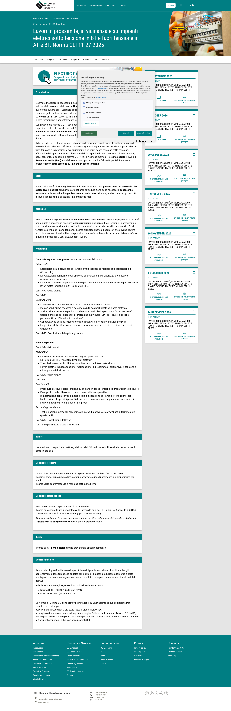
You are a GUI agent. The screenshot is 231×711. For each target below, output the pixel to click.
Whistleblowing (39, 679)
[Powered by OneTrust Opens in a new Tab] (145, 140)
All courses (37, 19)
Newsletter (138, 656)
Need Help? (172, 656)
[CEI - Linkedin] (157, 693)
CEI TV (103, 652)
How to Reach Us (175, 652)
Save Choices (88, 133)
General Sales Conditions (77, 659)
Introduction (38, 648)
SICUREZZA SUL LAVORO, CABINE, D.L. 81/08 (61, 19)
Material (105, 59)
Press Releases (106, 659)
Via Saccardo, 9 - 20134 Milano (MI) (48, 699)
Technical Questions (41, 671)
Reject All (126, 133)
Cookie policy (139, 652)
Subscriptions (95, 5)
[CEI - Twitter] (152, 693)
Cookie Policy (103, 88)
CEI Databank (72, 648)
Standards (81, 5)
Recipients (62, 59)
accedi (171, 5)
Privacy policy (140, 648)
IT (191, 5)
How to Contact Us (176, 648)
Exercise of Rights (141, 659)
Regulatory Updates (41, 675)
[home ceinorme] (54, 5)
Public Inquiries (39, 667)
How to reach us (41, 703)
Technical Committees (42, 663)
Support (70, 675)
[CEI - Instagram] (166, 693)
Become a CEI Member (42, 659)
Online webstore (73, 656)
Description (38, 59)
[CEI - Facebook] (147, 693)
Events (103, 663)
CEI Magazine (106, 648)
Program (75, 59)
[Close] (152, 74)
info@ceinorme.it (101, 692)
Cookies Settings (90, 123)
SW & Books (110, 5)
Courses (122, 5)
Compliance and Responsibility (46, 656)
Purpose (50, 59)
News (102, 656)
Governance (38, 652)
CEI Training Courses (75, 671)
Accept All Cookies (143, 133)
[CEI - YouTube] (161, 693)
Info (96, 59)
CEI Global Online (74, 652)
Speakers (87, 59)
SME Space (72, 667)
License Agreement (75, 663)
